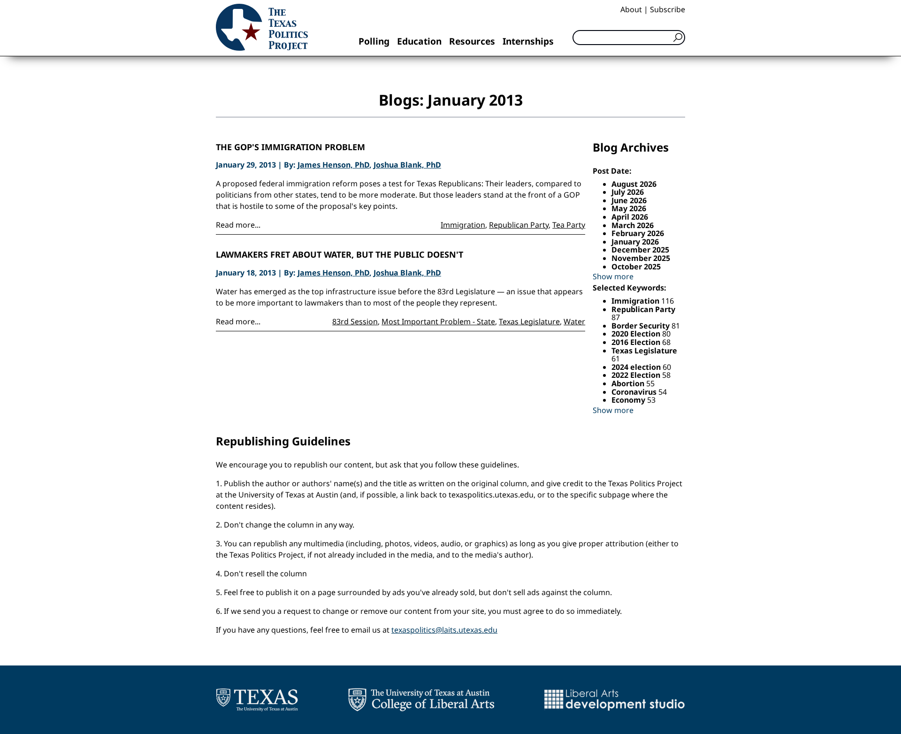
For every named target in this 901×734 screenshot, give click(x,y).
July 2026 (627, 192)
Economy (629, 400)
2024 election (637, 367)
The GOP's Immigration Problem (290, 147)
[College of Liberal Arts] (421, 699)
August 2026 (634, 184)
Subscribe (667, 9)
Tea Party (568, 225)
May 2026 (628, 208)
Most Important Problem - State (438, 321)
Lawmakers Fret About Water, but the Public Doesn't (339, 255)
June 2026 (629, 200)
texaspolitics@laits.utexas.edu (444, 630)
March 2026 (632, 225)
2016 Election (636, 342)
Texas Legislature (529, 321)
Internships (528, 41)
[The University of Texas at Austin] (257, 699)
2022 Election (636, 375)
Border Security (641, 326)
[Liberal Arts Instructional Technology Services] (614, 699)
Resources (472, 41)
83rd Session (355, 321)
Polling (374, 41)
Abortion (628, 383)
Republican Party (519, 225)
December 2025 (640, 250)
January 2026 (635, 242)
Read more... (238, 225)
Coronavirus (634, 392)
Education (419, 41)
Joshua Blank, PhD (407, 165)
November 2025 (640, 258)
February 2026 (637, 233)
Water (574, 321)
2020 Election (636, 334)
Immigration (463, 225)
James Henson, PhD (333, 165)
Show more (613, 276)
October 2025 (636, 266)
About (631, 9)
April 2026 (629, 217)
